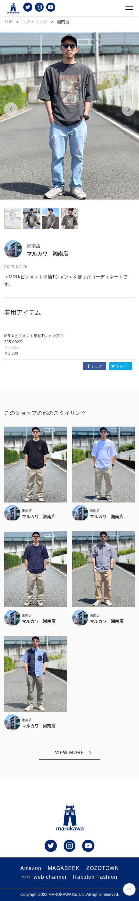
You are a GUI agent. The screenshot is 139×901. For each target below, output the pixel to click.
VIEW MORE (69, 752)
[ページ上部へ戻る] (129, 890)
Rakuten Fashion (95, 877)
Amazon (30, 868)
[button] (10, 116)
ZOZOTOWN (102, 868)
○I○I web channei (44, 877)
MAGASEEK (64, 868)
